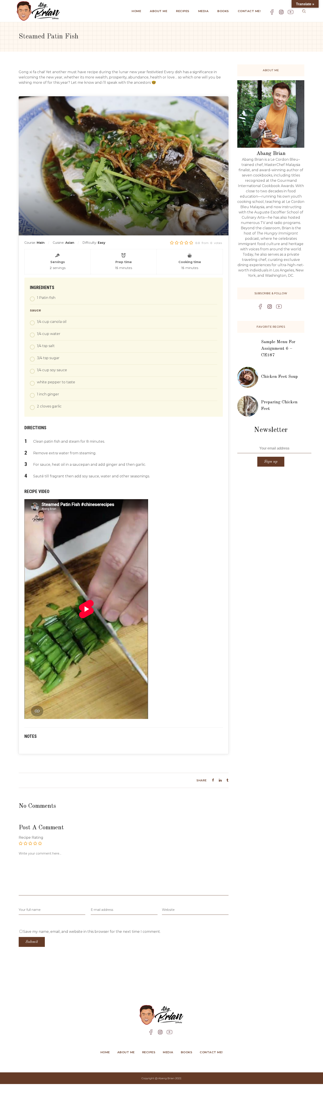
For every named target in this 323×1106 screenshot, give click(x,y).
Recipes (149, 1052)
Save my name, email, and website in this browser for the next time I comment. (92, 932)
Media (168, 1052)
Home (105, 1052)
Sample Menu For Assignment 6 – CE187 (278, 348)
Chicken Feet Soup (279, 377)
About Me (126, 1052)
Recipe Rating (31, 837)
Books (186, 1052)
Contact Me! (211, 1052)
